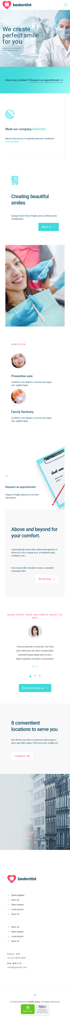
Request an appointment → (46, 80)
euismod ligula (12, 141)
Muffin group (34, 1002)
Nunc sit (15, 900)
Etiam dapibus (17, 895)
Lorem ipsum (17, 909)
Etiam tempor (17, 904)
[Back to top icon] (35, 995)
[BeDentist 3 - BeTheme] (16, 5)
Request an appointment (20, 487)
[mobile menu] (65, 5)
